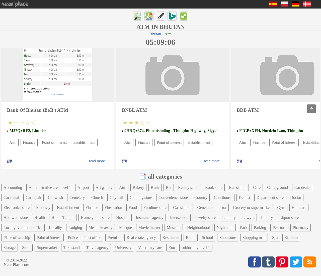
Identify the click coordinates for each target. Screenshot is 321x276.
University (123, 247)
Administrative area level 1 (50, 187)
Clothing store (141, 197)
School (207, 237)
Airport (83, 187)
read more (97, 161)
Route (190, 237)
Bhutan (155, 34)
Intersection (179, 217)
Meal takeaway (101, 227)
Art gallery (104, 187)
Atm (12, 142)
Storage (10, 247)
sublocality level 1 (196, 247)
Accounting (13, 187)
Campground (277, 187)
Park (243, 227)
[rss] (309, 261)
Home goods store (95, 217)
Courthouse (223, 197)
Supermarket (47, 247)
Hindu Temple (62, 217)
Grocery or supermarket (252, 207)
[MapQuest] (183, 16)
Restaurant (171, 237)
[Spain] (273, 5)
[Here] (160, 16)
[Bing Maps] (172, 16)
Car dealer (302, 187)
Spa (275, 237)
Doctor (295, 197)
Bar (169, 187)
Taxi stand (71, 247)
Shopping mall (254, 237)
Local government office (23, 227)
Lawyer (248, 217)
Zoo (172, 247)
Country (200, 197)
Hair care (299, 207)
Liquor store (289, 217)
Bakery (138, 187)
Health (39, 217)
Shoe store (227, 237)
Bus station (238, 187)
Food (133, 207)
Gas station (182, 207)
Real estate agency (141, 237)
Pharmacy (300, 227)
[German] (295, 5)
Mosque (125, 227)
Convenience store (173, 197)
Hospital (122, 217)
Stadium (291, 237)
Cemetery (77, 197)
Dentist (244, 197)
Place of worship (17, 237)
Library (267, 217)
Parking (260, 227)
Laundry (229, 217)
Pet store (279, 227)
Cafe (257, 187)
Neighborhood (198, 227)
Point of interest (54, 142)
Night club (225, 227)
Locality (55, 227)
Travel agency (97, 247)
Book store (213, 187)
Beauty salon (188, 187)
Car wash (55, 197)
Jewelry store (205, 217)
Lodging (75, 227)
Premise (114, 237)
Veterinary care (150, 247)
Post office (92, 237)
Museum (174, 227)
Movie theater (149, 227)
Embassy (43, 207)
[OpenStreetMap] (137, 16)
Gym (281, 207)
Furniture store (155, 207)
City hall (116, 197)
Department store (270, 197)
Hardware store (16, 217)
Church (97, 197)
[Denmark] (307, 5)
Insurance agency (150, 217)
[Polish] (284, 5)
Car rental (11, 197)
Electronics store (17, 207)
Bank (155, 187)
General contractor (211, 207)
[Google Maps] (148, 16)
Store (26, 247)
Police (73, 237)
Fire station (113, 207)
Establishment (84, 142)
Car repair (33, 197)
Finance (29, 142)
